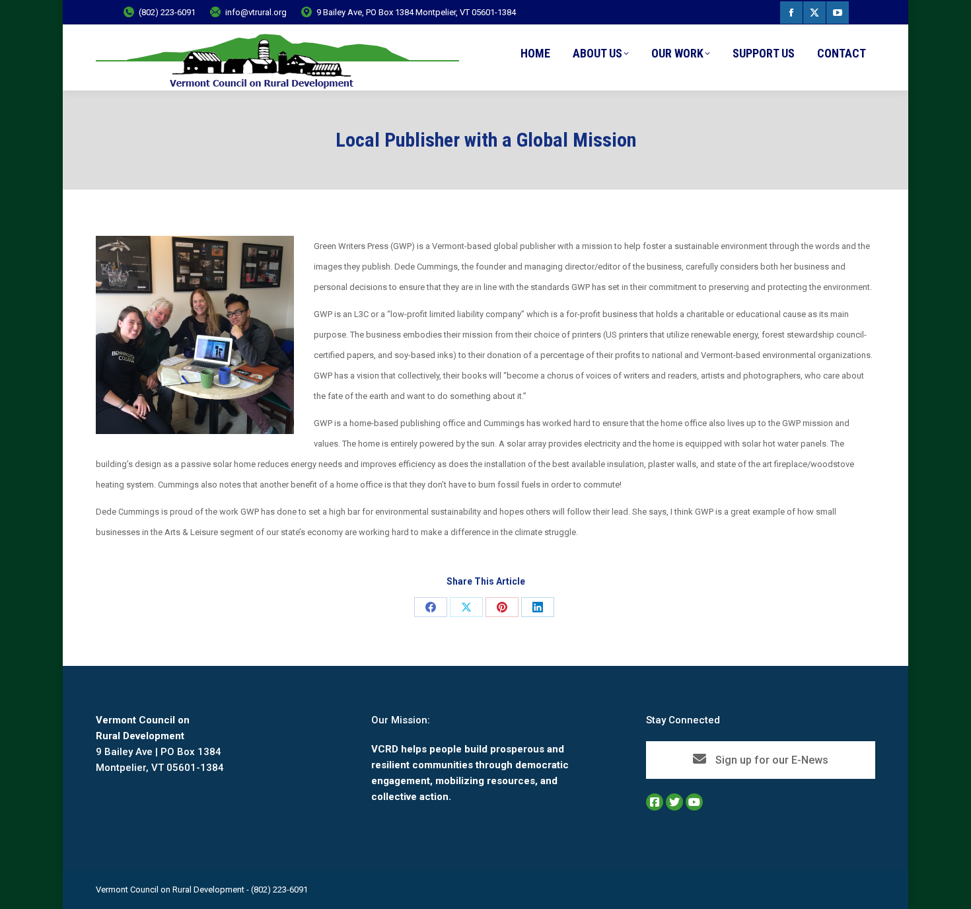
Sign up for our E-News (770, 760)
